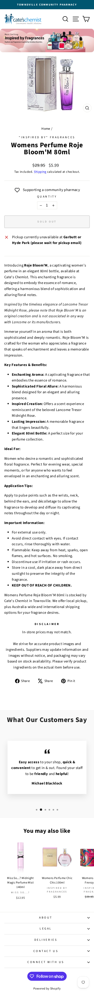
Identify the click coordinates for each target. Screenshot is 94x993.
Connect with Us (45, 962)
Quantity (47, 196)
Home (45, 128)
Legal (46, 928)
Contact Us (45, 951)
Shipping (40, 172)
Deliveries (45, 940)
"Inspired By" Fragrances (47, 137)
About (45, 918)
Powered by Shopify (47, 988)
